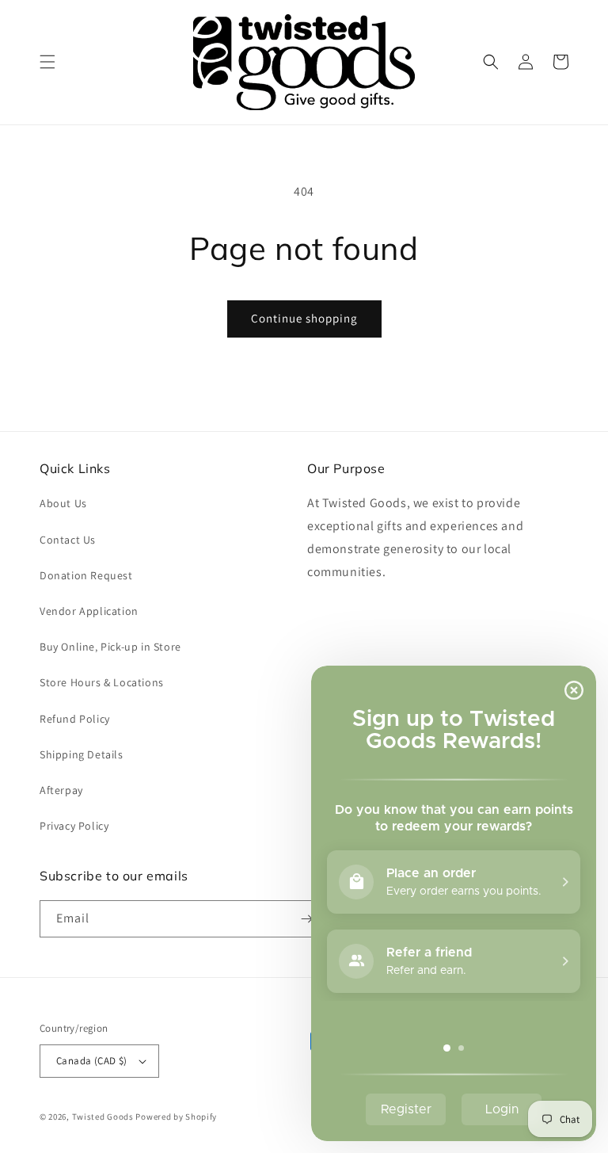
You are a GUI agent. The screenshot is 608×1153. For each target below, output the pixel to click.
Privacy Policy (74, 826)
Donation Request (86, 575)
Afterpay (61, 790)
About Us (63, 503)
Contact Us (68, 540)
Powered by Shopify (176, 1116)
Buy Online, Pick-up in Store (110, 646)
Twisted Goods (103, 1116)
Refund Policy (75, 719)
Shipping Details (82, 754)
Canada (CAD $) (91, 1060)
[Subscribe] (306, 918)
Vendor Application (89, 611)
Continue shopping (304, 318)
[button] (47, 61)
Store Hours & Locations (102, 682)
